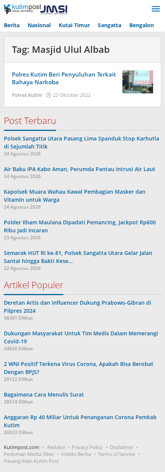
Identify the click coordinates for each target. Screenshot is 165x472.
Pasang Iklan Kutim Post (31, 460)
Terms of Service (116, 454)
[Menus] (155, 9)
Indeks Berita (76, 454)
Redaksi (56, 447)
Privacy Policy (87, 447)
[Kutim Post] (35, 9)
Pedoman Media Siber (29, 454)
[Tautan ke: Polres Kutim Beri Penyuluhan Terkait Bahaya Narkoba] (137, 81)
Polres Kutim (27, 94)
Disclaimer (121, 447)
